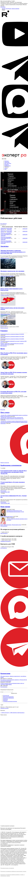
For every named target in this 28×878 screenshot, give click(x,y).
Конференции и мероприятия (11, 465)
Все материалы (4, 525)
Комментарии (5, 673)
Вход (3, 9)
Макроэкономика (7, 524)
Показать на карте (5, 708)
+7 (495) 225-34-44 (5, 712)
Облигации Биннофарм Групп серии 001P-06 (6, 238)
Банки (2, 516)
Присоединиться (4, 327)
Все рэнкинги (4, 345)
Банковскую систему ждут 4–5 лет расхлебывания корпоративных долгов (15, 511)
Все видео (3, 409)
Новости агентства (5, 462)
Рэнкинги (6, 164)
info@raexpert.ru (20, 712)
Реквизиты (5, 699)
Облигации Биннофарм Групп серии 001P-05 (6, 241)
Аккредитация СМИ (5, 492)
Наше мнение (5, 506)
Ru (5, 158)
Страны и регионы (5, 258)
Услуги (6, 168)
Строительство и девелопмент (7, 276)
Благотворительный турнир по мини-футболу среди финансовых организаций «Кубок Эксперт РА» (14, 472)
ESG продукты (7, 163)
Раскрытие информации (8, 697)
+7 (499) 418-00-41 (13, 712)
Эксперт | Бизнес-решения (13, 8)
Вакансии (5, 700)
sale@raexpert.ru (4, 533)
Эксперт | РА (4, 8)
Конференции (7, 165)
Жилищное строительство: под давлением (12, 271)
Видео (3, 348)
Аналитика (6, 162)
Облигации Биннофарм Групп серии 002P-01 (6, 234)
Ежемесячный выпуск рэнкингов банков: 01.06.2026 (12, 338)
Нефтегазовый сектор (5, 314)
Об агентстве (6, 695)
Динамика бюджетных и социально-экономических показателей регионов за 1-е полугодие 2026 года (13, 252)
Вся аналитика (4, 325)
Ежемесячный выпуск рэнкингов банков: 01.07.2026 (12, 336)
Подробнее (3, 7)
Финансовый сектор (8, 516)
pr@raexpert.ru (4, 548)
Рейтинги (6, 161)
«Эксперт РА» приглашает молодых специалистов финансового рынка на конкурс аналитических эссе (12, 418)
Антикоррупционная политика (10, 701)
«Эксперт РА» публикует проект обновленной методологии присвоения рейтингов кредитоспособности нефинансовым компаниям (14, 422)
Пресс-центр (5, 412)
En (2, 158)
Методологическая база (8, 696)
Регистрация (3, 490)
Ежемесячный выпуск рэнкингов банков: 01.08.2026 (12, 334)
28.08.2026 (9, 229)
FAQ (5, 169)
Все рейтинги (4, 223)
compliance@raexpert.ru (6, 541)
